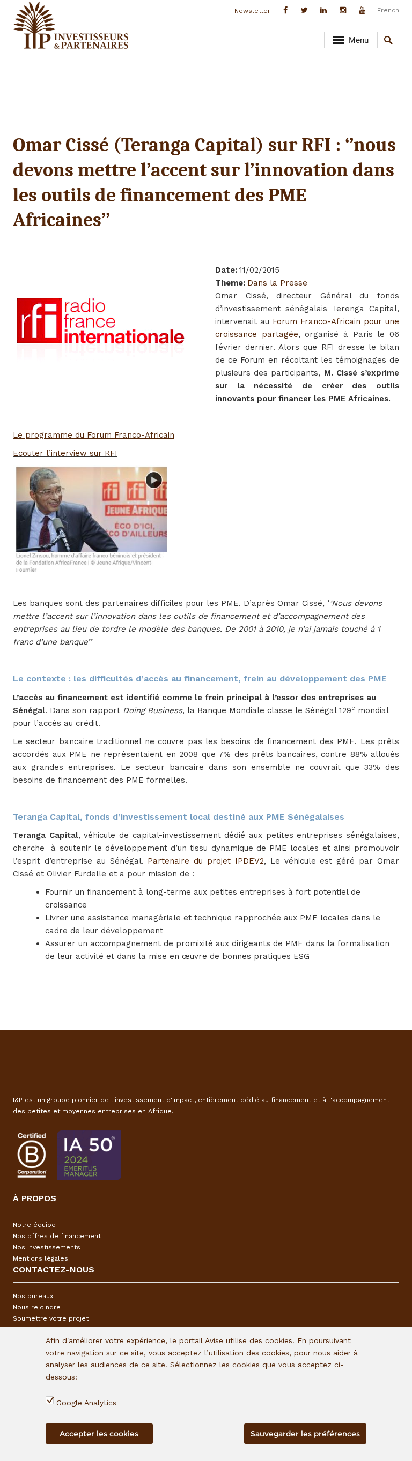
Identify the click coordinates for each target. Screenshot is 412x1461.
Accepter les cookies (99, 1433)
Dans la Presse (277, 283)
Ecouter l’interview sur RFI (65, 453)
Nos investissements (46, 1247)
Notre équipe (34, 1224)
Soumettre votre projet (51, 1318)
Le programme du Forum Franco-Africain (93, 435)
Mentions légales (40, 1258)
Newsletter (252, 10)
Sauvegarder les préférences (305, 1433)
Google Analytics (86, 1402)
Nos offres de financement (57, 1236)
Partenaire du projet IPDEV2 (206, 861)
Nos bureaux (33, 1296)
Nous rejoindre (37, 1307)
